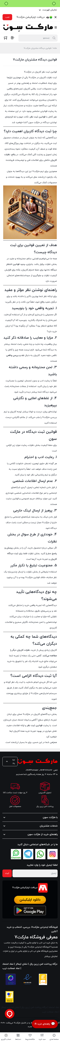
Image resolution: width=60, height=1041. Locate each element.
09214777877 (46, 770)
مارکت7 (34, 693)
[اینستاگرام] (52, 854)
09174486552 (32, 770)
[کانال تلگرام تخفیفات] (28, 854)
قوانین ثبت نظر (34, 725)
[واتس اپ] (40, 854)
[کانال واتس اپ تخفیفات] (16, 854)
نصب (7, 17)
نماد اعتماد (54, 1007)
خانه (55, 48)
